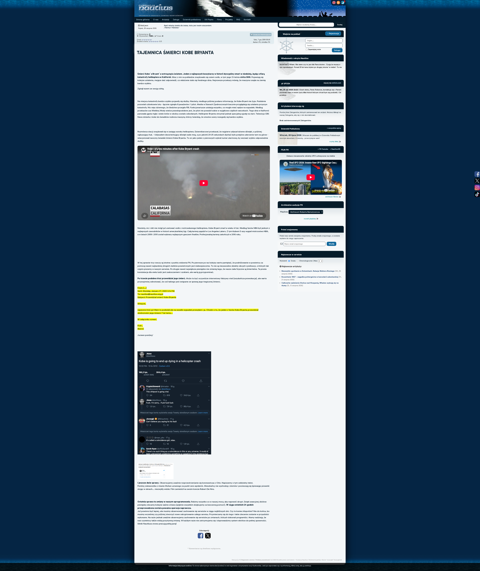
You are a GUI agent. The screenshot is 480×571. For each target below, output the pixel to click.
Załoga (176, 19)
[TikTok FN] (477, 194)
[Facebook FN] (477, 174)
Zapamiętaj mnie (314, 49)
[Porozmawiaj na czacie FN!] (342, 2)
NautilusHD (335, 149)
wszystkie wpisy (334, 128)
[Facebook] (200, 535)
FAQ (238, 19)
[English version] (334, 2)
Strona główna (143, 19)
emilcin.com (336, 83)
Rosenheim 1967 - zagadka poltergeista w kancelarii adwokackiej (310, 277)
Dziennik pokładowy (192, 19)
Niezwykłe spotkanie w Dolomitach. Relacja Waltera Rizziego (308, 271)
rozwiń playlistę (310, 219)
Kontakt (247, 19)
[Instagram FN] (477, 187)
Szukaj (339, 25)
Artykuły (165, 19)
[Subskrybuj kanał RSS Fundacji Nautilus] (338, 2)
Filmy (219, 19)
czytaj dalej (334, 141)
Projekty (229, 19)
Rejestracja (334, 33)
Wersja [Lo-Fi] (236, 560)
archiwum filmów (332, 197)
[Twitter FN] (477, 181)
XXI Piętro (208, 19)
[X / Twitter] (208, 535)
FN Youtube (324, 149)
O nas (155, 19)
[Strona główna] (165, 16)
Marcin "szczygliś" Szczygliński (332, 560)
